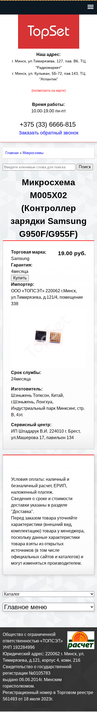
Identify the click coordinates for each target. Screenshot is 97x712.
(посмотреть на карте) (49, 90)
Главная (12, 153)
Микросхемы (33, 153)
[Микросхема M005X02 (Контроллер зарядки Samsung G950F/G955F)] (48, 366)
